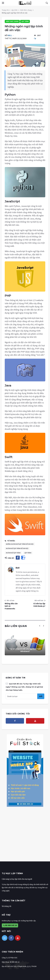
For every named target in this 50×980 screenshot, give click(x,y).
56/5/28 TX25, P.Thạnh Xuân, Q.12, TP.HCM (21, 966)
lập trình (27, 553)
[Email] (4, 938)
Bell (10, 35)
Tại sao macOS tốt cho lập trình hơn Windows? (25, 650)
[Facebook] (15, 721)
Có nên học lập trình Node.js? (39, 604)
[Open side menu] (3, 3)
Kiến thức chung (26, 10)
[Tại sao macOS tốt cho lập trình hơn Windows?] (25, 643)
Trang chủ (5, 10)
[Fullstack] (25, 770)
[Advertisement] (25, 836)
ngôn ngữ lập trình (13, 553)
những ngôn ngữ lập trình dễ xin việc (20, 544)
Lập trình (14, 10)
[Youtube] (35, 721)
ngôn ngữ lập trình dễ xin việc (17, 548)
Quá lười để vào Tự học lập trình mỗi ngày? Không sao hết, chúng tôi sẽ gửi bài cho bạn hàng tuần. (24, 687)
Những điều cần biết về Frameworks (11, 606)
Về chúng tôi (6, 906)
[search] (46, 3)
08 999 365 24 (11, 925)
